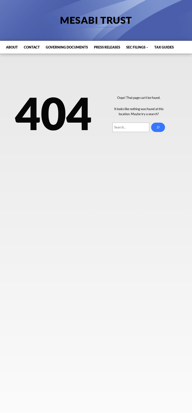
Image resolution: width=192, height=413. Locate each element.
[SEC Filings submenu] (147, 47)
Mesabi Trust (96, 20)
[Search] (158, 127)
